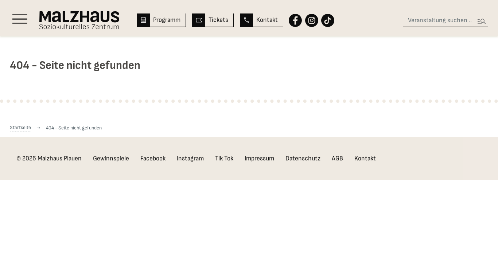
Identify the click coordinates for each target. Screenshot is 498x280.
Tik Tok (224, 158)
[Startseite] (79, 20)
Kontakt (267, 20)
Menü (20, 20)
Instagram (190, 158)
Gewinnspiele (111, 158)
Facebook (153, 158)
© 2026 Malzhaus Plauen (49, 158)
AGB (337, 158)
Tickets (218, 20)
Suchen (481, 19)
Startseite (20, 127)
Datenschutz (302, 158)
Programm (166, 20)
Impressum (259, 158)
